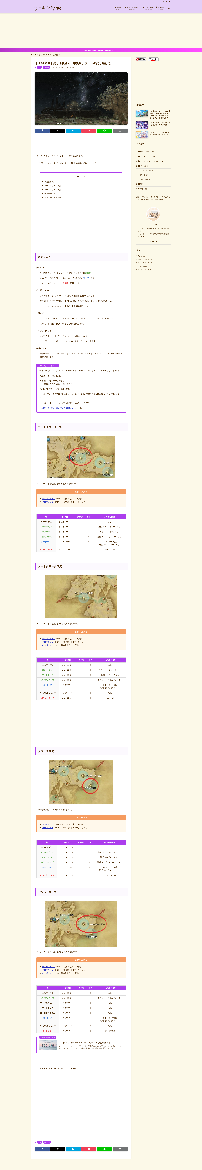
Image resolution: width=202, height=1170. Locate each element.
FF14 (39, 67)
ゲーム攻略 (144, 166)
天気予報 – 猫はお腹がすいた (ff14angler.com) (60, 407)
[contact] (169, 1)
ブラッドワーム (48, 824)
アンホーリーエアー (52, 197)
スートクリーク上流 (52, 185)
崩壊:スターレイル (147, 151)
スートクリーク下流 (52, 189)
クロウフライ (47, 501)
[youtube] (166, 1)
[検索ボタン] (168, 8)
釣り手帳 (46, 67)
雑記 (141, 184)
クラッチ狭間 (50, 193)
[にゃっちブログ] (46, 7)
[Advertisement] (101, 30)
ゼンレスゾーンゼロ (147, 156)
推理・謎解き (143, 175)
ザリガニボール (48, 498)
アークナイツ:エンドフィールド (152, 161)
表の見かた (49, 181)
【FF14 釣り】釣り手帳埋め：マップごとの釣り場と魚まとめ (84, 1043)
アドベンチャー (144, 179)
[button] (42, 131)
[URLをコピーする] (120, 131)
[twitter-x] (163, 1)
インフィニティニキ (146, 171)
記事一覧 (143, 189)
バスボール (47, 645)
